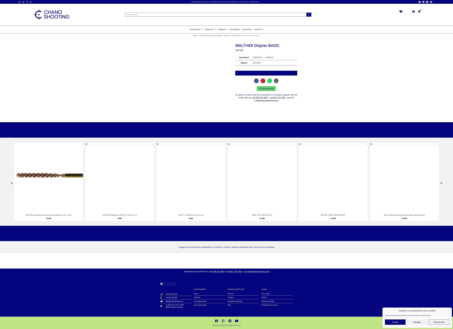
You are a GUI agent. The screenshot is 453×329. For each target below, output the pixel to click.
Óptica (227, 35)
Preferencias (439, 322)
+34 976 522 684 (259, 97)
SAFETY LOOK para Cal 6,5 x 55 (191, 215)
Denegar (417, 322)
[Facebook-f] (420, 2)
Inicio (195, 35)
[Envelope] (23, 1)
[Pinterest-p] (427, 2)
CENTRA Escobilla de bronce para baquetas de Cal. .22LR (49, 215)
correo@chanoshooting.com (256, 271)
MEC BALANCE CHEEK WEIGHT (333, 215)
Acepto (395, 322)
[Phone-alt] (19, 1)
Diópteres (235, 35)
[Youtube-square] (431, 2)
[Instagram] (423, 2)
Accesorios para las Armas (210, 35)
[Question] (27, 1)
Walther (257, 63)
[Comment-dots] (30, 1)
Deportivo (257, 57)
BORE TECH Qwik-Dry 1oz (262, 215)
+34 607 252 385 (277, 97)
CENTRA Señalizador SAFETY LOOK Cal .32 (119, 215)
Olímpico (269, 57)
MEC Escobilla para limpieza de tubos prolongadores (404, 215)
